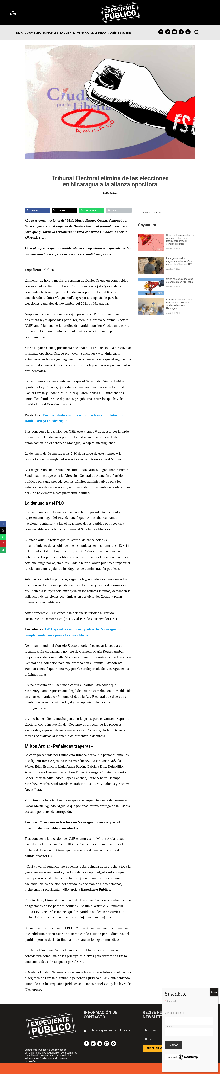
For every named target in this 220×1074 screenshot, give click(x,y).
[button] (13, 12)
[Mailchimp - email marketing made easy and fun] (182, 1056)
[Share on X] (3, 530)
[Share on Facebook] (3, 524)
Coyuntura (33, 32)
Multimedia (98, 32)
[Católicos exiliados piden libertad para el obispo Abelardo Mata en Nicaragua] (151, 300)
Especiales (50, 32)
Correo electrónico (175, 1012)
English (65, 32)
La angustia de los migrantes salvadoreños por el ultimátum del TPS (179, 261)
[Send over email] (3, 550)
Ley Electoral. (102, 529)
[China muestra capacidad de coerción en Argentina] (151, 279)
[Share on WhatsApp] (3, 537)
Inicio (19, 32)
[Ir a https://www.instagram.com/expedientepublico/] (181, 31)
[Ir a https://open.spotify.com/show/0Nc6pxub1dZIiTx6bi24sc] (188, 31)
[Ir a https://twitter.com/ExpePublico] (167, 31)
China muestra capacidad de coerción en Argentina (179, 280)
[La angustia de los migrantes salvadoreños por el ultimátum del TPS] (151, 259)
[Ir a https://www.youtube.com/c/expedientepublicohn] (174, 31)
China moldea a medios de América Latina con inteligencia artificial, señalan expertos (180, 239)
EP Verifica (81, 32)
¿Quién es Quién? (119, 32)
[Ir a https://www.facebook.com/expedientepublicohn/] (160, 31)
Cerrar (214, 992)
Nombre (169, 1026)
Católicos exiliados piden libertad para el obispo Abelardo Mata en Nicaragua (179, 304)
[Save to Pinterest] (3, 543)
